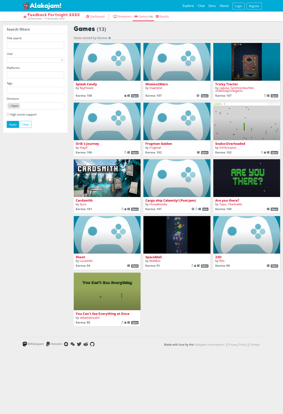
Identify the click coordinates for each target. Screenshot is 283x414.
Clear (25, 124)
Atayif (83, 147)
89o (221, 261)
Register (254, 6)
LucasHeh (86, 261)
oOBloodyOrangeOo (229, 91)
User (10, 54)
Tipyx (222, 204)
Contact (255, 344)
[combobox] (35, 60)
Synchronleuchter (242, 88)
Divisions (13, 99)
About (224, 5)
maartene (155, 88)
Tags (9, 83)
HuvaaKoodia (158, 204)
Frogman (155, 147)
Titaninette (235, 204)
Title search (14, 38)
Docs (212, 5)
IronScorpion (227, 147)
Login (238, 6)
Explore (188, 5)
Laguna (224, 88)
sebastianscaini (90, 317)
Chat (201, 5)
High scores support (23, 114)
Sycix (83, 204)
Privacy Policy (237, 344)
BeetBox (155, 261)
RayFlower (87, 88)
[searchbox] (9, 75)
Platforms (13, 68)
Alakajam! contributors (209, 344)
